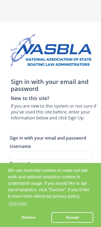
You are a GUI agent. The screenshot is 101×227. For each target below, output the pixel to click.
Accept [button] (72, 217)
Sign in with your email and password (48, 138)
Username (20, 146)
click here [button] (18, 203)
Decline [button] (29, 217)
